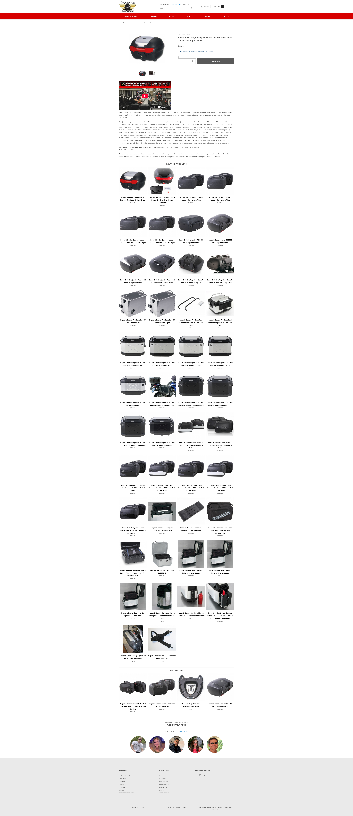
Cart (219, 6)
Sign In (206, 6)
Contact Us (163, 781)
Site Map (162, 790)
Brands (171, 16)
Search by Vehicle (131, 16)
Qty (179, 57)
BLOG (161, 775)
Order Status (164, 784)
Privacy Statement (138, 807)
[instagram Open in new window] (200, 775)
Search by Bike (124, 775)
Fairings (153, 16)
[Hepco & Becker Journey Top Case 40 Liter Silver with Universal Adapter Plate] (147, 50)
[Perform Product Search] (192, 8)
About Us (162, 778)
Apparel (208, 16)
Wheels (226, 16)
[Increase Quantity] (193, 61)
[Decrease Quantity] (181, 61)
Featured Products (126, 793)
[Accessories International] (127, 6)
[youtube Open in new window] (205, 775)
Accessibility (164, 793)
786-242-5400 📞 (183, 731)
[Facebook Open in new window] (196, 775)
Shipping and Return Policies (176, 807)
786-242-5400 (176, 5)
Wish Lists (163, 787)
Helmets (190, 16)
